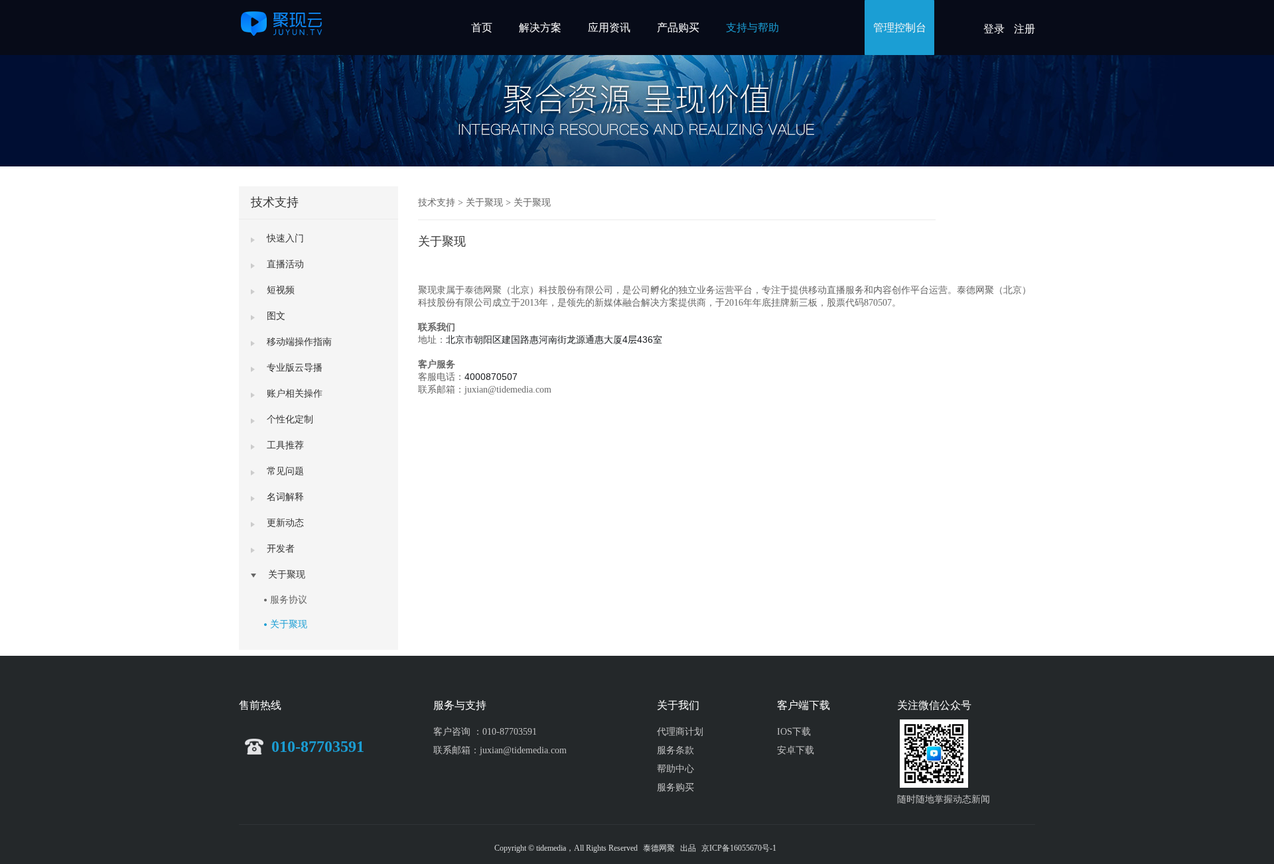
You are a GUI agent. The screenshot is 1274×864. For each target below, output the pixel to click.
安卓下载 (795, 750)
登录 (994, 28)
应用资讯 (609, 27)
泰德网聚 (659, 848)
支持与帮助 (752, 27)
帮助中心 (675, 769)
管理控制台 (899, 27)
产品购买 (678, 27)
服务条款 (675, 750)
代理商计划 (680, 732)
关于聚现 (288, 624)
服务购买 (675, 787)
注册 (1024, 28)
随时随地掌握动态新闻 (943, 799)
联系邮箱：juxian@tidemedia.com (500, 750)
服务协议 (288, 600)
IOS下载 (794, 732)
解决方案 (540, 27)
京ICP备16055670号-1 (738, 848)
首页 (481, 27)
